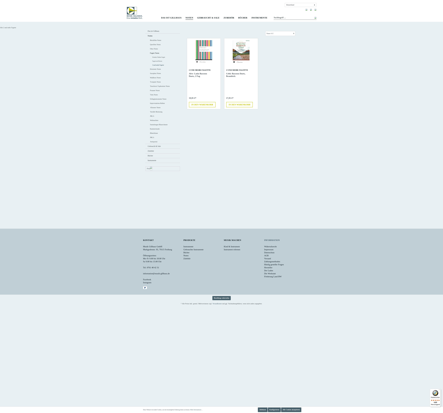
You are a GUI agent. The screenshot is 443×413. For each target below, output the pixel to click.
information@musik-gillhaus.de (156, 273)
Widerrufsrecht (270, 246)
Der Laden (268, 270)
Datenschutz (269, 252)
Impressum (268, 249)
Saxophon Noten (155, 73)
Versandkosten (217, 304)
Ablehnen (262, 410)
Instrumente (152, 160)
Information (272, 240)
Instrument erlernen (232, 249)
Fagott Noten (154, 53)
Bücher (150, 156)
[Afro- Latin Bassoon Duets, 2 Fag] (204, 51)
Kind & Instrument (232, 246)
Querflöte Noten (155, 44)
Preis (148, 168)
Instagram (147, 282)
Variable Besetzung (156, 112)
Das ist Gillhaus (153, 31)
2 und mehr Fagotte (158, 65)
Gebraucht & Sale (154, 146)
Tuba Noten (154, 95)
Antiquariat (153, 142)
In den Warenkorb (202, 104)
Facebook (147, 279)
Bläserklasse (154, 133)
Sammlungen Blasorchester (159, 125)
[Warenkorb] (315, 10)
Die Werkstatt (270, 273)
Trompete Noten (155, 82)
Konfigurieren (274, 410)
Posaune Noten (155, 90)
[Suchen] (315, 18)
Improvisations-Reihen (157, 103)
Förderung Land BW (273, 276)
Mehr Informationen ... (196, 410)
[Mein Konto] (311, 10)
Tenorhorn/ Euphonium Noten (160, 86)
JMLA (152, 116)
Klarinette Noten (155, 69)
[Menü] (439, 390)
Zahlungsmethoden (272, 261)
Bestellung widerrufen (221, 298)
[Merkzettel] (306, 10)
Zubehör (151, 151)
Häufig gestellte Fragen (274, 264)
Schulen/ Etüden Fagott (158, 57)
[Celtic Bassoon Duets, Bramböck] (241, 51)
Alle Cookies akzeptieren (291, 410)
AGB (266, 255)
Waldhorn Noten (155, 78)
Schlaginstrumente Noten (158, 99)
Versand (267, 258)
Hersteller (268, 267)
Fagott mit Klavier (157, 61)
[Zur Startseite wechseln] (135, 13)
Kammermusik (155, 129)
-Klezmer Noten (155, 107)
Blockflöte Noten (155, 40)
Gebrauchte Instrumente (193, 249)
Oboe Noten (154, 49)
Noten (150, 36)
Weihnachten (154, 120)
